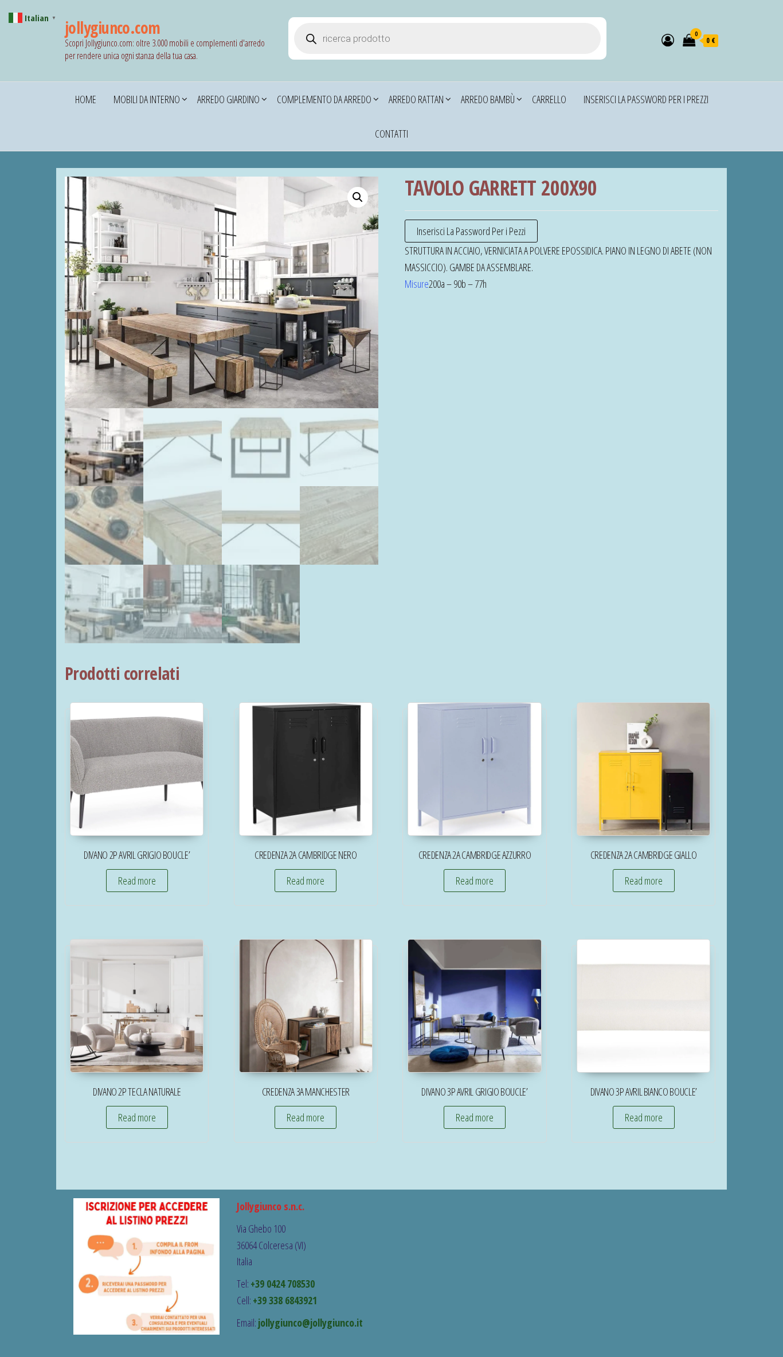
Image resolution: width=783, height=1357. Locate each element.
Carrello (549, 99)
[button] (357, 197)
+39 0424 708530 (282, 1283)
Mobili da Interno (146, 99)
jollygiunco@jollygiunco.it (310, 1322)
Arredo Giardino (228, 99)
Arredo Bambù (488, 99)
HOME (85, 99)
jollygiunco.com (112, 27)
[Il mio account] (667, 39)
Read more (137, 880)
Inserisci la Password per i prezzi (646, 99)
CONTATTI (391, 133)
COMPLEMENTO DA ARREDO (324, 99)
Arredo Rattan (416, 99)
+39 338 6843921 (285, 1300)
